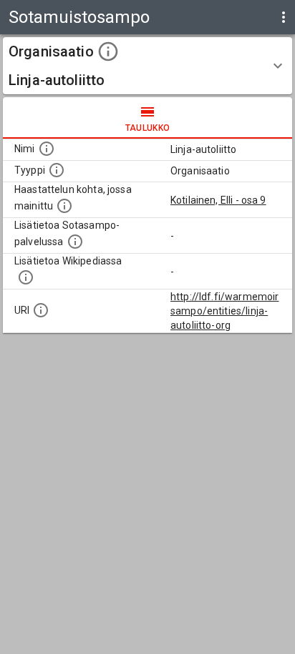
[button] (147, 65)
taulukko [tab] (147, 128)
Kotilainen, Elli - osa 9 (218, 200)
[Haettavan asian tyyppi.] (56, 170)
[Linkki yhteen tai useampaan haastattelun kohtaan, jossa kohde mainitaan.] (64, 205)
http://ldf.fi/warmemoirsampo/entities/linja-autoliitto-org (224, 311)
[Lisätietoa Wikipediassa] (25, 277)
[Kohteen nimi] (46, 148)
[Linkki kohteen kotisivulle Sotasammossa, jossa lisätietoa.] (75, 241)
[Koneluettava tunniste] (40, 310)
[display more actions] (283, 17)
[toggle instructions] (108, 51)
